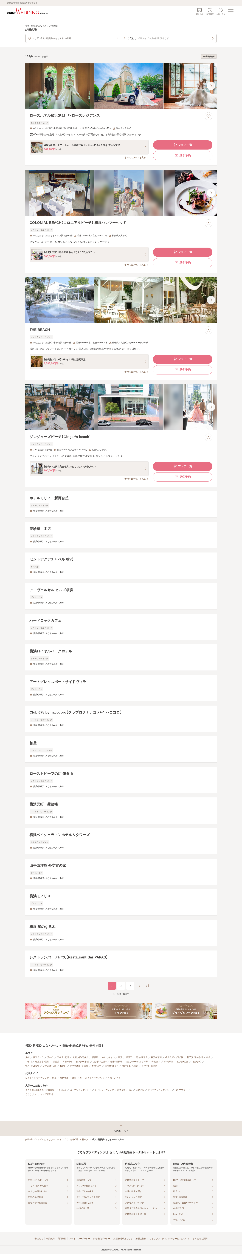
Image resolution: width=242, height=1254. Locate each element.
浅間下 (129, 1057)
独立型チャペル (124, 1090)
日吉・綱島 (67, 1061)
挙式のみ (140, 1090)
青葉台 (154, 1061)
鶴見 (208, 1057)
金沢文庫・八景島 (130, 1066)
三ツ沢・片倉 (182, 1061)
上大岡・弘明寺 (100, 1061)
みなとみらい (108, 1057)
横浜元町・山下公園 (174, 1057)
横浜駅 (95, 1057)
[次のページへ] (139, 986)
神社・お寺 (77, 1078)
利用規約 (50, 1238)
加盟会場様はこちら (123, 1238)
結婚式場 (74, 1139)
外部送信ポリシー (101, 1238)
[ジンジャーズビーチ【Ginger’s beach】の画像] (121, 407)
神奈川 (85, 1139)
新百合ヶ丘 (38, 1057)
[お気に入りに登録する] (208, 116)
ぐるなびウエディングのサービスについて (169, 1238)
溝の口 (50, 1057)
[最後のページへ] (147, 986)
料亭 (54, 1078)
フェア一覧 (185, 144)
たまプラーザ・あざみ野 (137, 1061)
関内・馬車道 (142, 1057)
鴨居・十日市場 (32, 1066)
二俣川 (28, 1061)
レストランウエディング (37, 1078)
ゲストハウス (114, 1078)
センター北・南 (82, 1061)
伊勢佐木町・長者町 (79, 1066)
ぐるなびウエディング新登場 (39, 1094)
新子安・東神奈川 (195, 1057)
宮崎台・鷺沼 (63, 1057)
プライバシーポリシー (79, 1238)
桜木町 (63, 1066)
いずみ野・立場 (50, 1066)
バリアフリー (181, 1090)
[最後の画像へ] (211, 86)
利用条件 (62, 1238)
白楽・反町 (196, 1061)
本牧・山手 (96, 1066)
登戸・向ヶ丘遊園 (149, 1066)
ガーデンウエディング (80, 1090)
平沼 (120, 1057)
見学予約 (185, 155)
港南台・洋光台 (112, 1066)
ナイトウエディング (104, 1090)
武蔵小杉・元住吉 (80, 1057)
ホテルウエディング (94, 1078)
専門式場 (64, 1078)
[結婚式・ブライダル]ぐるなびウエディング (45, 1139)
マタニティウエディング (159, 1090)
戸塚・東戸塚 (167, 1061)
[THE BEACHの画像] (121, 300)
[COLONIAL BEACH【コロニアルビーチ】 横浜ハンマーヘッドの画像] (121, 193)
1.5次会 (62, 1090)
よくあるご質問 (200, 1238)
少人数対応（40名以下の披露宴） (40, 1090)
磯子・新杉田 (116, 1061)
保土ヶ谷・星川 (42, 1061)
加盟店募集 (141, 1238)
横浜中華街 (156, 1057)
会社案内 (39, 1238)
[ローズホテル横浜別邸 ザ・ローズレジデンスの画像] (121, 86)
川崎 (27, 1057)
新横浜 (56, 1061)
